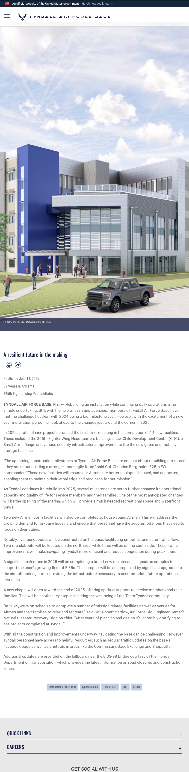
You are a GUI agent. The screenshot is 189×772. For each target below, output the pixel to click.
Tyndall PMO (110, 686)
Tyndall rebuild (90, 686)
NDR (125, 686)
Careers (15, 746)
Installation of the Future (62, 686)
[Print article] (9, 365)
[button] (98, 3)
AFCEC (136, 686)
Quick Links (19, 733)
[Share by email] (18, 365)
